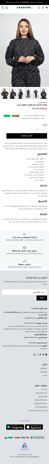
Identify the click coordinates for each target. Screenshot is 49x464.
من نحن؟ (44, 389)
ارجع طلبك (43, 372)
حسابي (44, 375)
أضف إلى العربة (27, 136)
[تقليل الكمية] (44, 129)
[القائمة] (42, 7)
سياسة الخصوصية (40, 403)
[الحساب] (7, 7)
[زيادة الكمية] (31, 129)
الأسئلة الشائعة (41, 393)
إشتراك (42, 298)
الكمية (45, 125)
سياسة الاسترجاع (41, 400)
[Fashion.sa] (24, 8)
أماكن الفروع (43, 396)
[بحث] (37, 7)
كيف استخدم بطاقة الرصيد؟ (37, 411)
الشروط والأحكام (41, 407)
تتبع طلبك (43, 368)
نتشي (40, 102)
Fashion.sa (23, 421)
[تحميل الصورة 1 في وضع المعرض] (24, 50)
